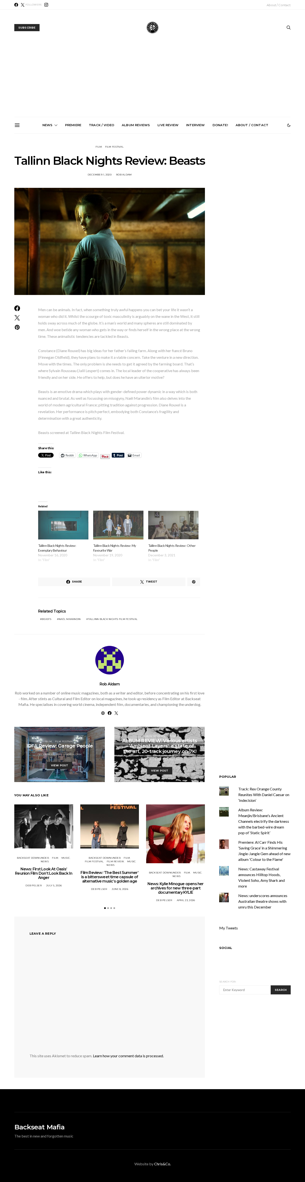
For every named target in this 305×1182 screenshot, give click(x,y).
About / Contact (279, 5)
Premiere (73, 125)
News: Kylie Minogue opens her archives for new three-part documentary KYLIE (175, 888)
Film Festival (114, 146)
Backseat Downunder (33, 857)
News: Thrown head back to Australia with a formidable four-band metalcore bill (47, 188)
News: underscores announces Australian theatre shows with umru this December (154, 188)
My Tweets (228, 928)
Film (99, 146)
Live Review (168, 125)
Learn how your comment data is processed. (128, 1055)
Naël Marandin (70, 619)
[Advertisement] (152, 81)
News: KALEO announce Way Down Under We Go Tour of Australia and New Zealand (101, 188)
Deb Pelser (33, 885)
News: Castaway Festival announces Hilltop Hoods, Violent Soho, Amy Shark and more (262, 188)
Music (172, 736)
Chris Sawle (174, 759)
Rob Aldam (124, 174)
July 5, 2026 (54, 885)
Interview (195, 125)
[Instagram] (46, 5)
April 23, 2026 (186, 900)
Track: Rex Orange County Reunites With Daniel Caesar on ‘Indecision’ (263, 795)
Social (225, 948)
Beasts (46, 619)
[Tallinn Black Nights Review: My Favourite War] (118, 525)
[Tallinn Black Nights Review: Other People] (173, 525)
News (47, 125)
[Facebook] (16, 5)
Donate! (220, 125)
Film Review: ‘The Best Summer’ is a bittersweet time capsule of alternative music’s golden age (109, 876)
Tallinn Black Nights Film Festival (113, 619)
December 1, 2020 (100, 174)
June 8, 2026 (120, 889)
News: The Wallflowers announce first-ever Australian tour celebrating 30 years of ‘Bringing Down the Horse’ (208, 189)
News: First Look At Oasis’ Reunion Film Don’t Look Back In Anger (43, 873)
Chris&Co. (162, 1164)
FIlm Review (115, 861)
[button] (289, 125)
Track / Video (101, 125)
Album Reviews (136, 125)
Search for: (227, 981)
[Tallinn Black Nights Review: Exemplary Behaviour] (63, 525)
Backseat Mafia (39, 1127)
